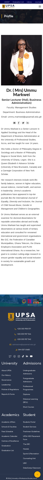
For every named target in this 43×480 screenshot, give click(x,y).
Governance (6, 380)
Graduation (6, 446)
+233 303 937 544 (24, 334)
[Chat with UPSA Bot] (37, 474)
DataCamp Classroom (32, 468)
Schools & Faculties (9, 427)
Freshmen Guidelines (31, 432)
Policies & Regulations (10, 389)
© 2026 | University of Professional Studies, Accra (21, 478)
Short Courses (28, 407)
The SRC (26, 444)
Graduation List (18, 2)
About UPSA (6, 371)
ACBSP (7, 2)
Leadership (6, 385)
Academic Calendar (9, 436)
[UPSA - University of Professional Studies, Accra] (8, 6)
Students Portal (29, 422)
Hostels (26, 449)
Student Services (29, 427)
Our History (6, 375)
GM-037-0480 (24, 350)
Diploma (26, 394)
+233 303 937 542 (24, 339)
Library (29, 2)
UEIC (25, 463)
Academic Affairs (8, 422)
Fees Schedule (7, 432)
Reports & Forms (8, 394)
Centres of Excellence (10, 441)
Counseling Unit (29, 458)
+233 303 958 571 (24, 329)
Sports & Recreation (31, 454)
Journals (38, 2)
